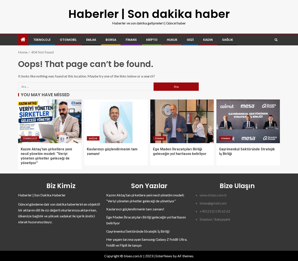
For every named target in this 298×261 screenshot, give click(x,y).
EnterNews (163, 256)
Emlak (91, 40)
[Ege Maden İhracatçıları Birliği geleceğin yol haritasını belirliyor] (182, 121)
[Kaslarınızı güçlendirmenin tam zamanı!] (116, 121)
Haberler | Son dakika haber (149, 14)
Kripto (152, 40)
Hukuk (172, 40)
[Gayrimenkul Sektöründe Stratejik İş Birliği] (248, 121)
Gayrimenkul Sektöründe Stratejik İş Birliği (138, 231)
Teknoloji (41, 40)
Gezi (190, 40)
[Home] (23, 39)
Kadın (208, 40)
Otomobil (68, 40)
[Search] (276, 40)
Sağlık (227, 40)
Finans (131, 40)
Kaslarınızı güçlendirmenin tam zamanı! (135, 209)
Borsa (111, 40)
